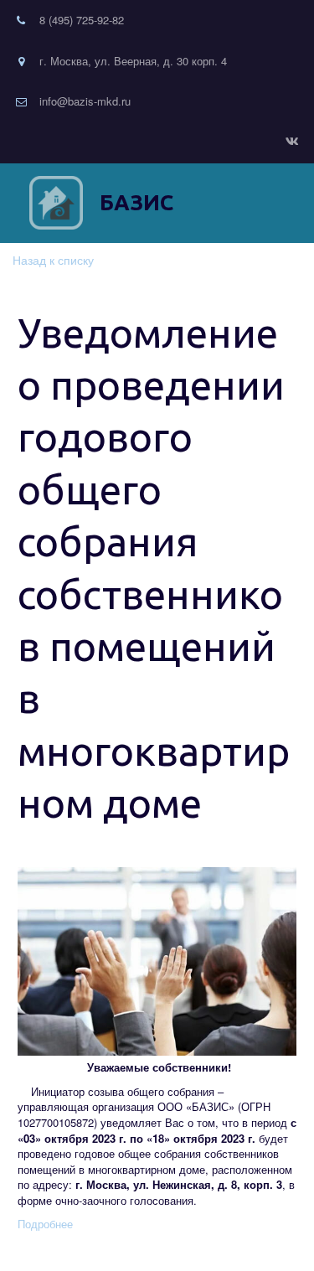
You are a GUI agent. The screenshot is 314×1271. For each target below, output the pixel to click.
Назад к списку (53, 259)
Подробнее (45, 1224)
